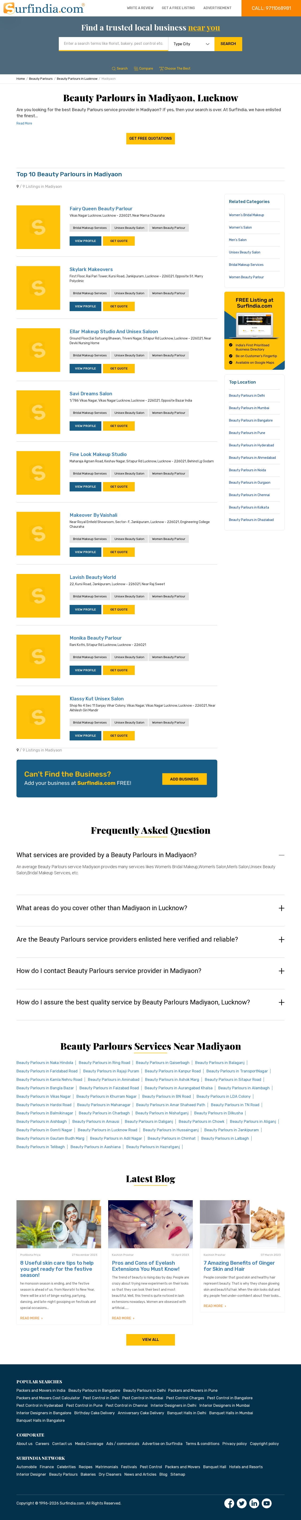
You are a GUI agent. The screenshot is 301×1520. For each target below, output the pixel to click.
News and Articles (140, 1474)
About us (24, 1443)
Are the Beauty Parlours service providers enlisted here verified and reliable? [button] (127, 939)
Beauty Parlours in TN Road (235, 1105)
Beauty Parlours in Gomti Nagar (44, 1130)
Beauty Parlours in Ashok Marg (172, 1079)
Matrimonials (106, 1467)
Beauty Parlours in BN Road (166, 1096)
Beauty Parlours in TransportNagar (237, 1071)
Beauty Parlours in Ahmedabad (252, 458)
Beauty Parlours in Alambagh (244, 1088)
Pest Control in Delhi (101, 1398)
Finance (47, 1467)
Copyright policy (264, 1443)
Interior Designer (31, 1474)
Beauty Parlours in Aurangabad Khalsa (179, 1088)
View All (150, 1339)
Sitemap (177, 1474)
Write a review (140, 8)
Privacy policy (234, 1443)
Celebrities (66, 1467)
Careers (42, 1443)
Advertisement (217, 8)
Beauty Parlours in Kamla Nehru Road (49, 1079)
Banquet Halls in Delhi (186, 1413)
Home (20, 78)
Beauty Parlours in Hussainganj (171, 1130)
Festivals (129, 1467)
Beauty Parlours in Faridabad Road (47, 1071)
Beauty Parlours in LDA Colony (224, 1096)
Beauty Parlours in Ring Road (104, 1062)
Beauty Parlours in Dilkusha (218, 1113)
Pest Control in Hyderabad (39, 1405)
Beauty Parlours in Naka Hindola (44, 1062)
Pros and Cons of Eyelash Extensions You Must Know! (146, 1266)
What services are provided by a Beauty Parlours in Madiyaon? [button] (106, 855)
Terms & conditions (202, 1443)
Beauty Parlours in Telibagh (40, 1147)
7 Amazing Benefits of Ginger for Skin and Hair (239, 1266)
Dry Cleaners (110, 1474)
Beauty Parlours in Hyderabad (251, 445)
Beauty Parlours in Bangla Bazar (45, 1088)
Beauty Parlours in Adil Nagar (116, 1138)
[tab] (150, 868)
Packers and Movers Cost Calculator (48, 1398)
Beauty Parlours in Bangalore (251, 420)
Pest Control (151, 1467)
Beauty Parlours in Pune (247, 433)
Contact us (62, 1443)
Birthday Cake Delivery (94, 1413)
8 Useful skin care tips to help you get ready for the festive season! (57, 1269)
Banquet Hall (214, 1467)
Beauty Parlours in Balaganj (220, 1062)
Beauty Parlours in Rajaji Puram (111, 1071)
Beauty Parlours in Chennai (249, 495)
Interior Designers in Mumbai (224, 1405)
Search (228, 43)
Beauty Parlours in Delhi (247, 396)
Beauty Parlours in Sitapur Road (233, 1079)
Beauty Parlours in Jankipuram (231, 1130)
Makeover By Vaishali (93, 515)
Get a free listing (178, 8)
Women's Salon (240, 228)
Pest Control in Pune (84, 1405)
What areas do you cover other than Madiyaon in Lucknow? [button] (101, 908)
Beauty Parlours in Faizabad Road (109, 1088)
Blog (163, 1474)
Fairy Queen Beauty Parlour (101, 208)
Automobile (26, 1467)
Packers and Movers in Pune (193, 1390)
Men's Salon (238, 240)
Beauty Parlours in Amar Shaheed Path (170, 1105)
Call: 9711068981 (271, 8)
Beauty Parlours (41, 78)
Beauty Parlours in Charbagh (104, 1113)
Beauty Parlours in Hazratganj (153, 1147)
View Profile (85, 241)
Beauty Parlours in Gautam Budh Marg (50, 1138)
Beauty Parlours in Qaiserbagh (163, 1062)
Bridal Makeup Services (90, 228)
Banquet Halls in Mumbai (231, 1413)
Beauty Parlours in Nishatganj (162, 1113)
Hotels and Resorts (246, 1467)
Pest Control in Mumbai (142, 1398)
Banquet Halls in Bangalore (40, 1420)
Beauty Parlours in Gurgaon (249, 483)
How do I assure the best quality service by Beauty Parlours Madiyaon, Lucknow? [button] (133, 1002)
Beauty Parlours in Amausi (95, 1121)
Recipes (85, 1467)
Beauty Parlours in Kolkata (249, 507)
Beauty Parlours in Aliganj (253, 1121)
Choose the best (177, 69)
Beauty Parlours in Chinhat (172, 1138)
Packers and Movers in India (40, 1390)
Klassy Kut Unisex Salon (97, 699)
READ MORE (30, 1318)
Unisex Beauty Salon (129, 228)
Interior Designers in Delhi (173, 1405)
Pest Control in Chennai (127, 1405)
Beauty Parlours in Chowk (201, 1121)
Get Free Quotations (150, 138)
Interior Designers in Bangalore (43, 1413)
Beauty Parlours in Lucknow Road (107, 1130)
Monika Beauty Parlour (96, 638)
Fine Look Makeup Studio (98, 454)
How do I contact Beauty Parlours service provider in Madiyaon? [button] (108, 971)
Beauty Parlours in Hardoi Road (43, 1105)
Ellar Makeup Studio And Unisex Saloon (114, 331)
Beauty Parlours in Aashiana (96, 1147)
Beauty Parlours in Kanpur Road (173, 1071)
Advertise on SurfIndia (162, 1443)
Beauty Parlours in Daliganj (149, 1121)
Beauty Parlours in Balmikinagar (44, 1113)
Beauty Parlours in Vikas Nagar (43, 1096)
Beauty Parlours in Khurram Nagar (106, 1096)
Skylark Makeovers (91, 269)
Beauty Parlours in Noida (247, 470)
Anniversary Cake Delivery (141, 1413)
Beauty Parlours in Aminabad (113, 1079)
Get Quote (119, 241)
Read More (24, 123)
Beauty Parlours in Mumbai (249, 408)
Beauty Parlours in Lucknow (77, 78)
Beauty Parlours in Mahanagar (104, 1105)
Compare (146, 69)
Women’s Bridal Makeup (246, 215)
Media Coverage (89, 1443)
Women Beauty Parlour (168, 228)
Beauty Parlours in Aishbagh (41, 1121)
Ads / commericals (122, 1443)
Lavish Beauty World (93, 577)
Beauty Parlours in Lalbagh (225, 1138)
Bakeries (88, 1474)
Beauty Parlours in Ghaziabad (251, 520)
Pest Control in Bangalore (230, 1398)
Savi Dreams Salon (91, 393)
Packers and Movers (182, 1467)
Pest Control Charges (185, 1398)
